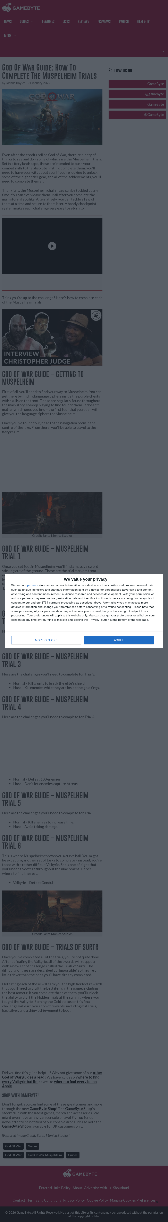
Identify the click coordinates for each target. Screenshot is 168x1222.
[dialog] (84, 611)
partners (32, 585)
